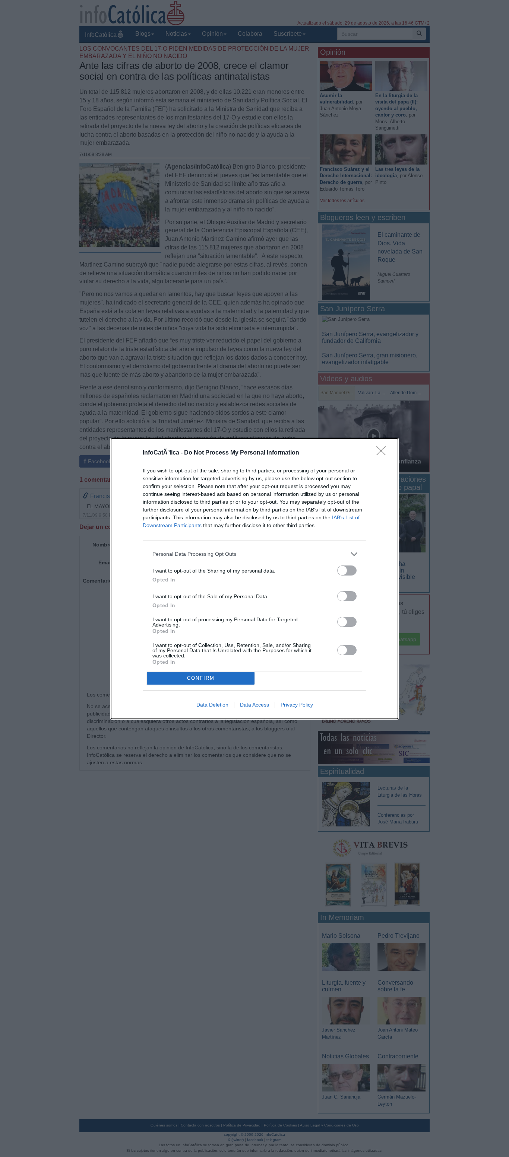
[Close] (383, 453)
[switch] (347, 570)
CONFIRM (201, 678)
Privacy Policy (297, 705)
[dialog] (254, 579)
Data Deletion (212, 705)
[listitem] (254, 554)
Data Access (254, 705)
